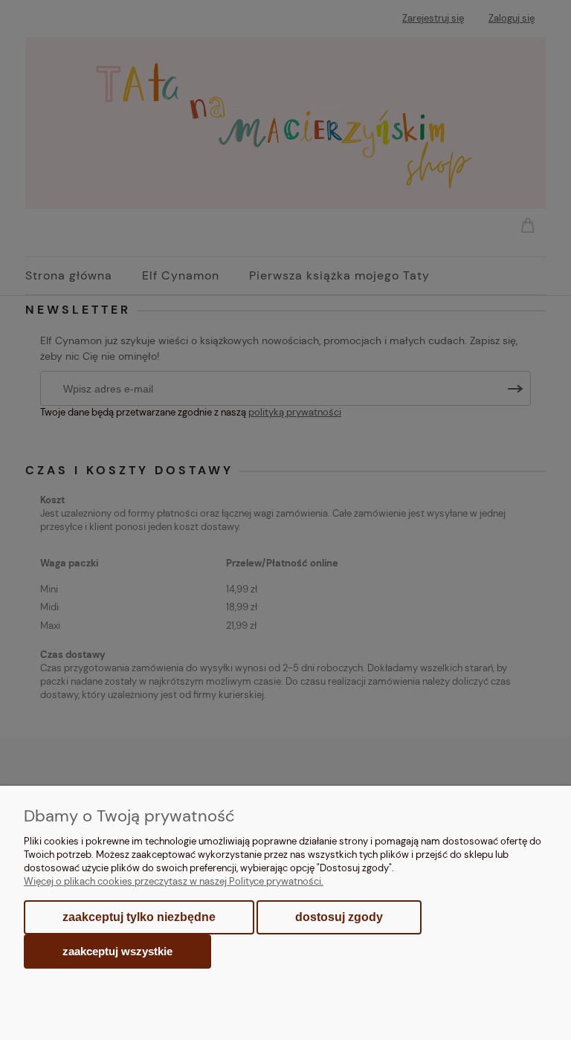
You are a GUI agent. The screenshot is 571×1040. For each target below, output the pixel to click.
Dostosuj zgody (339, 917)
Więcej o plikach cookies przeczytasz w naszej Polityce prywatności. (173, 881)
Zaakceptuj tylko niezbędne (139, 917)
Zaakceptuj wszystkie (117, 951)
